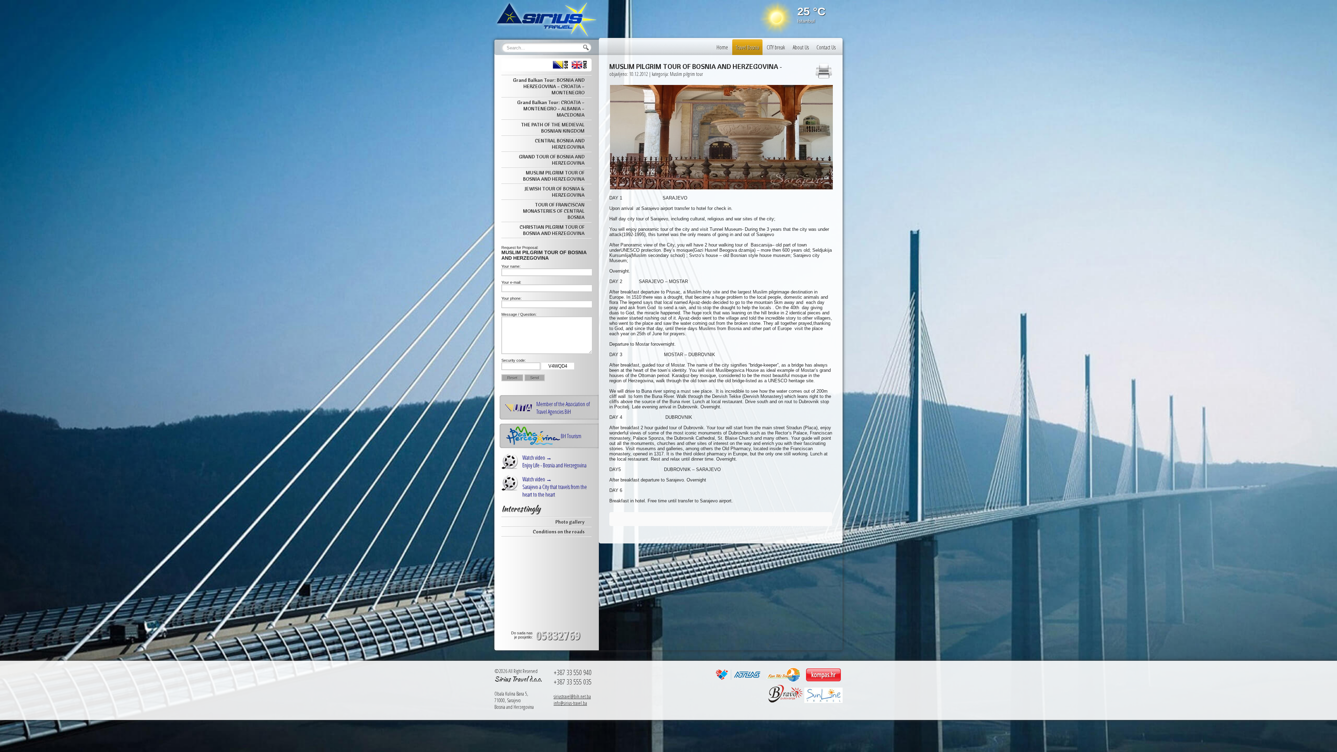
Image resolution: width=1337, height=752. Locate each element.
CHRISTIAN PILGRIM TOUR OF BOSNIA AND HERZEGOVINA (552, 230)
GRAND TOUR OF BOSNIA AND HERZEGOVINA (552, 160)
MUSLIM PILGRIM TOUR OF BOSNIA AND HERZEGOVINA (554, 176)
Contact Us (826, 47)
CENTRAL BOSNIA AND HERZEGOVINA (560, 144)
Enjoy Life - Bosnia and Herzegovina (554, 461)
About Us (801, 47)
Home (722, 47)
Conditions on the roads (559, 531)
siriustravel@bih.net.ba (572, 696)
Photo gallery (570, 522)
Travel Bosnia (747, 47)
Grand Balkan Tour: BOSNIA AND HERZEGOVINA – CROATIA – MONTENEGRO (549, 86)
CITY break (776, 47)
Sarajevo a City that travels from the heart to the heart (554, 486)
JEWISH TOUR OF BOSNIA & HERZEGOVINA (555, 192)
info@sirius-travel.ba (570, 703)
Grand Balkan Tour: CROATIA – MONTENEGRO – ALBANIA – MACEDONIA (551, 108)
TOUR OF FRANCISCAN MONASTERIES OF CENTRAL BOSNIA (554, 211)
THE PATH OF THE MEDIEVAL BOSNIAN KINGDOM (553, 128)
